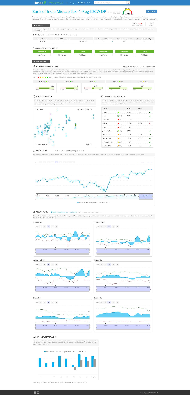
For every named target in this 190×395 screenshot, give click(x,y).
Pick (67, 3)
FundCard (81, 3)
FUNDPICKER (57, 2)
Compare (73, 3)
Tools (88, 3)
